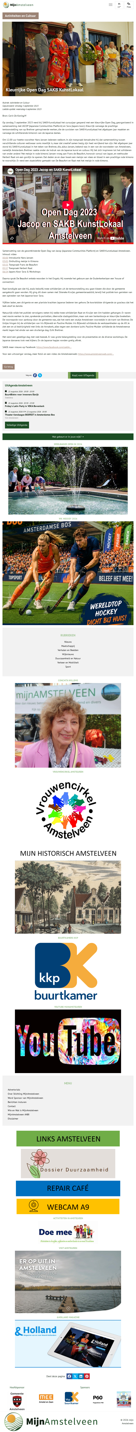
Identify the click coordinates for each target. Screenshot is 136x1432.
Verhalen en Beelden (68, 650)
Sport (68, 666)
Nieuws (68, 641)
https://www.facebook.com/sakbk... (53, 347)
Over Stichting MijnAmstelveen (23, 1093)
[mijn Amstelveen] (53, 5)
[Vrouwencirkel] (124, 1398)
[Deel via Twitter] (75, 1376)
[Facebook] (35, 375)
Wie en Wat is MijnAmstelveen (23, 1110)
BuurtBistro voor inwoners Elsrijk (22, 394)
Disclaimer (13, 1118)
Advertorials (14, 1089)
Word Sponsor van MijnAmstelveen (25, 1097)
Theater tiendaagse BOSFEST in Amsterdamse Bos (30, 414)
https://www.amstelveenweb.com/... (96, 353)
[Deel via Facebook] (69, 1376)
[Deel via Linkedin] (81, 1376)
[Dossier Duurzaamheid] (68, 1163)
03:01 (5, 261)
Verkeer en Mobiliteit (68, 662)
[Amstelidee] (98, 1399)
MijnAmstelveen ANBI (18, 1114)
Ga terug (8, 366)
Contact (12, 1106)
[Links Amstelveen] (68, 1138)
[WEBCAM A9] (68, 1206)
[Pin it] (87, 1376)
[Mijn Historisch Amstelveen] (68, 891)
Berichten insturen (17, 1102)
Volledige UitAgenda (17, 424)
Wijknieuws (68, 654)
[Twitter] (40, 375)
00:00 (5, 257)
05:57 (5, 268)
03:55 (5, 264)
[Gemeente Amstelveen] (17, 1401)
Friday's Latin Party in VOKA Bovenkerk (24, 406)
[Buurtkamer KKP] (46, 1398)
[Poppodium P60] (72, 1398)
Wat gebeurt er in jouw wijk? (67, 436)
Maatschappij (68, 645)
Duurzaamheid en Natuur (68, 658)
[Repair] (68, 1188)
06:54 (5, 271)
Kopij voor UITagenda (83, 375)
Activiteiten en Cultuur (20, 102)
